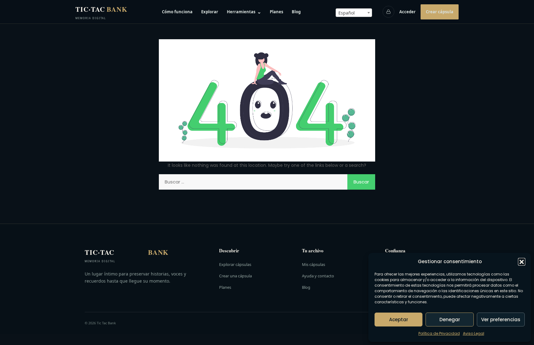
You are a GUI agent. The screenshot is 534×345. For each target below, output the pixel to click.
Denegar (449, 319)
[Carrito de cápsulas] (388, 12)
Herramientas (244, 11)
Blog (296, 12)
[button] (522, 262)
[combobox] (354, 12)
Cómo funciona (177, 12)
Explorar (209, 12)
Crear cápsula (439, 12)
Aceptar (398, 319)
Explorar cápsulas (235, 264)
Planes (276, 12)
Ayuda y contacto (318, 276)
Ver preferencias (500, 319)
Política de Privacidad (439, 333)
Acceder (407, 12)
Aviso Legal (473, 333)
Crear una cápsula (235, 276)
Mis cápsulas (313, 264)
